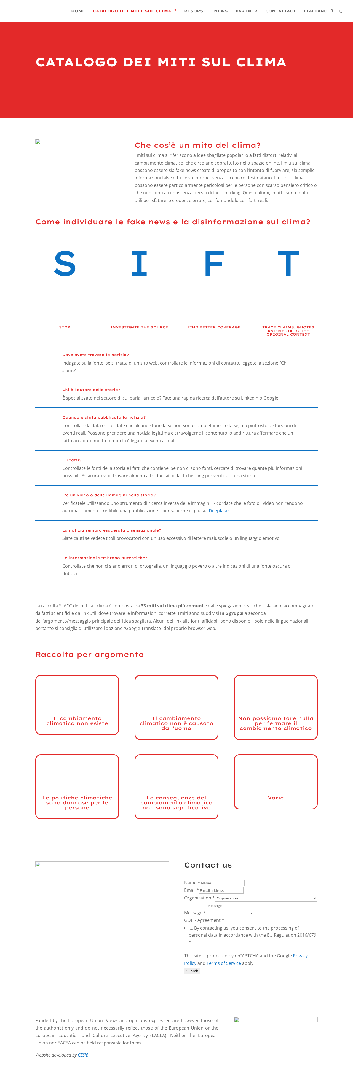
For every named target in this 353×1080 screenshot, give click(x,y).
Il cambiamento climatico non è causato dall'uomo (176, 723)
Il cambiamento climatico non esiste (77, 720)
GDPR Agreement (204, 920)
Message (195, 913)
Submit (192, 970)
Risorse (195, 11)
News (221, 11)
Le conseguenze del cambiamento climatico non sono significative (176, 802)
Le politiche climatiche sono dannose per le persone (77, 802)
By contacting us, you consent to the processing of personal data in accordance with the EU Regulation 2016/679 (252, 935)
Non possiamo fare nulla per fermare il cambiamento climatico (276, 723)
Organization (199, 898)
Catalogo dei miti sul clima (132, 11)
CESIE (83, 1055)
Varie (276, 797)
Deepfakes (220, 511)
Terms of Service (224, 963)
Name (192, 883)
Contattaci (280, 11)
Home (78, 11)
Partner (247, 11)
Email (191, 890)
